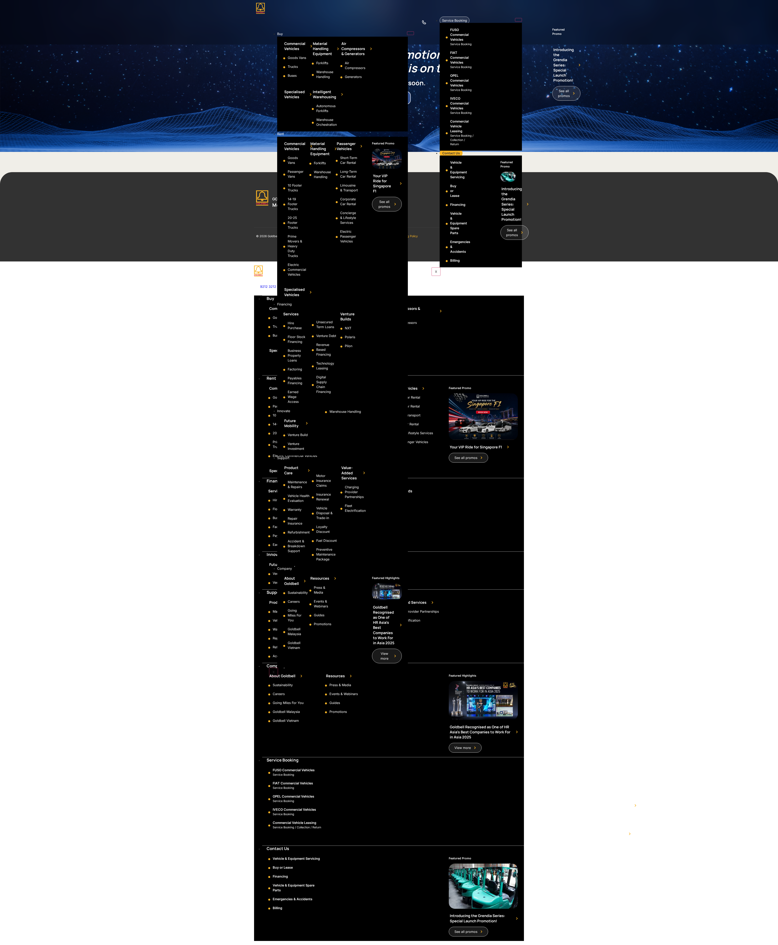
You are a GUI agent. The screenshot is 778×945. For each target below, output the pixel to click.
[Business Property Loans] (284, 356)
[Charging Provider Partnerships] (341, 493)
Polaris (350, 337)
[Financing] (447, 205)
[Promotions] (310, 625)
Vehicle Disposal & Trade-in (324, 513)
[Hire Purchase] (284, 326)
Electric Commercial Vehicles (297, 269)
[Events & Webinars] (310, 604)
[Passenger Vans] (284, 175)
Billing (455, 260)
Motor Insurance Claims (323, 480)
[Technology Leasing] (313, 366)
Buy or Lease (283, 867)
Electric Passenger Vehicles (348, 236)
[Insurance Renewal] (313, 497)
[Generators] (341, 77)
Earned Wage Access (293, 397)
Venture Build (298, 435)
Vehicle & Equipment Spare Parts (458, 223)
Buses (292, 76)
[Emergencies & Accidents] (447, 247)
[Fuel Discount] (313, 541)
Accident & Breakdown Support (296, 546)
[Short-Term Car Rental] (337, 161)
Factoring (295, 369)
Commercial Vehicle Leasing (459, 126)
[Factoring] (284, 370)
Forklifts (322, 63)
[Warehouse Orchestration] (313, 123)
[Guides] (310, 616)
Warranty (294, 510)
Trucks (293, 67)
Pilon (348, 346)
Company (284, 568)
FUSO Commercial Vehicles (459, 35)
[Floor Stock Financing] (284, 340)
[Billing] (447, 261)
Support (283, 458)
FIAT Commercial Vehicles (459, 57)
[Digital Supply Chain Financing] (313, 385)
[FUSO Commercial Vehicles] (447, 37)
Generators (353, 77)
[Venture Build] (284, 435)
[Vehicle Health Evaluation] (284, 499)
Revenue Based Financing (323, 349)
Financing (284, 304)
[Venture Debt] (313, 336)
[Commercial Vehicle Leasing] (447, 133)
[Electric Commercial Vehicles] (284, 270)
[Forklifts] (313, 64)
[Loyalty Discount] (313, 530)
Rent (280, 134)
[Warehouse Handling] (313, 75)
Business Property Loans (294, 355)
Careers (294, 601)
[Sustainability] (284, 593)
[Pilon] (341, 347)
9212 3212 (268, 287)
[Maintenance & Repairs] (284, 485)
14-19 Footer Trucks (293, 204)
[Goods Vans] (284, 58)
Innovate (283, 411)
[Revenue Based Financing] (313, 350)
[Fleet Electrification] (341, 509)
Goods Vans (297, 58)
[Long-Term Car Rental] (337, 175)
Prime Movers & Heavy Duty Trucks (295, 246)
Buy (280, 34)
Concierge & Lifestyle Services (348, 218)
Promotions (322, 624)
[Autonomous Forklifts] (313, 109)
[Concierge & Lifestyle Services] (337, 218)
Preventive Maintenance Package (326, 554)
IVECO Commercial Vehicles (459, 103)
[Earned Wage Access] (284, 397)
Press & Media (340, 685)
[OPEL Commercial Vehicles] (447, 83)
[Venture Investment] (284, 447)
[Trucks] (284, 67)
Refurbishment (299, 532)
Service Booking (454, 20)
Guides (319, 615)
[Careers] (284, 602)
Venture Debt (326, 336)
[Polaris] (341, 338)
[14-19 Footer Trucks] (284, 205)
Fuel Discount (326, 541)
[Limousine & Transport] (337, 188)
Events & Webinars (343, 694)
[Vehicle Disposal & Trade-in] (313, 514)
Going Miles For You (294, 615)
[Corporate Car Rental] (337, 202)
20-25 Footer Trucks (293, 222)
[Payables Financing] (284, 381)
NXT (348, 328)
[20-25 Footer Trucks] (284, 223)
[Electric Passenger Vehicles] (337, 237)
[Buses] (284, 76)
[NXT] (341, 329)
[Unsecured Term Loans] (313, 325)
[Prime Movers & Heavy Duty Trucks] (284, 247)
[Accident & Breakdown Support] (284, 547)
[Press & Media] (310, 591)
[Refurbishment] (284, 533)
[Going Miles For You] (284, 616)
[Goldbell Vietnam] (284, 646)
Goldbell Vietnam (286, 721)
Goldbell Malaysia (286, 712)
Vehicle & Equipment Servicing (296, 858)
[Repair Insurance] (284, 521)
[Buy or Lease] (447, 191)
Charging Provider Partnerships (354, 492)
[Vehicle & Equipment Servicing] (447, 170)
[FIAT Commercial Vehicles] (447, 60)
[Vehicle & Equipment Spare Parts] (447, 224)
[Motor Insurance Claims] (313, 481)
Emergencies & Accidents (292, 899)
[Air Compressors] (341, 66)
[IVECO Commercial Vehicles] (447, 106)
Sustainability (298, 593)
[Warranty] (284, 510)
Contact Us (451, 153)
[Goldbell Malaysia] (284, 632)
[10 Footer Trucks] (284, 188)
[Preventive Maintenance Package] (313, 555)
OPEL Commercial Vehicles (459, 80)
